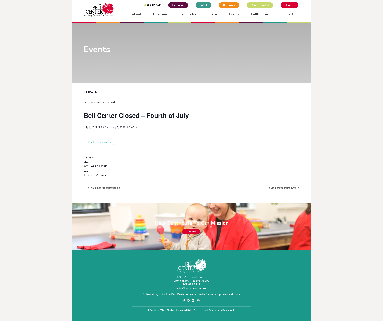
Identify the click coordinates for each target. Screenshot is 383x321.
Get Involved (189, 14)
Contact (287, 14)
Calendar (178, 5)
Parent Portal (260, 5)
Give (214, 14)
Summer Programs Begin (105, 187)
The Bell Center (175, 310)
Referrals (229, 5)
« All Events (90, 92)
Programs (160, 14)
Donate (289, 5)
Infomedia (230, 310)
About (136, 14)
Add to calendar (99, 142)
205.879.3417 (153, 5)
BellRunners (260, 14)
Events (234, 14)
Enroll (203, 5)
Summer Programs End (282, 187)
